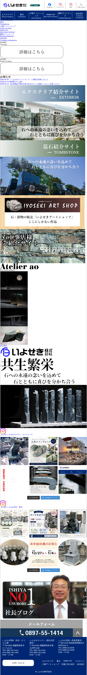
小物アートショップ (50, 664)
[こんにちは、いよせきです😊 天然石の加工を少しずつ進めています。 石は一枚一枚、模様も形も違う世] (43, 480)
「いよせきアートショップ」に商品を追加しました (24, 79)
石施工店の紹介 (68, 664)
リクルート (80, 661)
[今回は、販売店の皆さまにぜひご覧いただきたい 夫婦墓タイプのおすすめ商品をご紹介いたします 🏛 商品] (73, 553)
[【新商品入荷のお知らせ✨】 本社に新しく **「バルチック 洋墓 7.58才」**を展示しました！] (14, 524)
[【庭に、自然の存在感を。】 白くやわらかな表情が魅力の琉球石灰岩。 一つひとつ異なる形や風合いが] (73, 451)
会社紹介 (81, 664)
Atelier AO (67, 661)
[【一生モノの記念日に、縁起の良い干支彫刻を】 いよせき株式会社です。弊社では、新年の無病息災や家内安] (14, 480)
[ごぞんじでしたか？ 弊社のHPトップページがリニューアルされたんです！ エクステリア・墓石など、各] (73, 480)
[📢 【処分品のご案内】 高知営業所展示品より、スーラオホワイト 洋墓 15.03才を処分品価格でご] (43, 524)
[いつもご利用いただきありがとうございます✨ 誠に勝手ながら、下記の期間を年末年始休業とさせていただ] (43, 553)
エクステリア (48, 661)
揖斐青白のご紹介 (11, 82)
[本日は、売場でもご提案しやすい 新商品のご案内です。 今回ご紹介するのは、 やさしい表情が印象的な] (14, 553)
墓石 (58, 661)
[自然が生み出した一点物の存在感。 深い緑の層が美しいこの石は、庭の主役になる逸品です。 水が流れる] (14, 451)
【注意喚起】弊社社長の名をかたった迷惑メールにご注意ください (30, 84)
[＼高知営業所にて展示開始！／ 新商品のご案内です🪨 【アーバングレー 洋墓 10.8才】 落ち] (73, 524)
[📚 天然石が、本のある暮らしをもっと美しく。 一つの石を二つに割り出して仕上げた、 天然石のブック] (43, 451)
